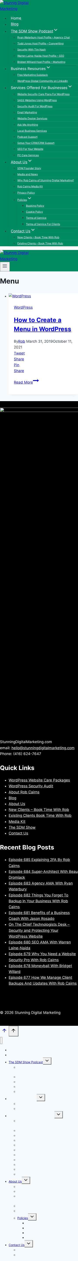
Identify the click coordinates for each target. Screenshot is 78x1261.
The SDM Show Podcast (26, 1062)
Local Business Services (32, 130)
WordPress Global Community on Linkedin (42, 81)
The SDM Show (22, 827)
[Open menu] (5, 266)
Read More (26, 382)
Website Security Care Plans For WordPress (43, 94)
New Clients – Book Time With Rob (38, 237)
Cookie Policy (34, 211)
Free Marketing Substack (32, 74)
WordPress (23, 307)
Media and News (27, 174)
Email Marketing (27, 112)
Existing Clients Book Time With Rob (40, 815)
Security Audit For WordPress (34, 106)
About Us (17, 804)
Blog (14, 24)
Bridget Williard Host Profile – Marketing (41, 61)
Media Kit (17, 821)
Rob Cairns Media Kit (30, 186)
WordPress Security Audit (31, 786)
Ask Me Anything (27, 124)
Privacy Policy (26, 192)
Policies (22, 1218)
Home (16, 18)
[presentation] (43, 296)
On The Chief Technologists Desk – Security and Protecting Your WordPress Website (39, 930)
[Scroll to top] (4, 1031)
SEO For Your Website (30, 149)
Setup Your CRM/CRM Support (35, 142)
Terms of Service (36, 217)
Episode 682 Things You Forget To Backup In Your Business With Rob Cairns (38, 901)
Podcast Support (27, 136)
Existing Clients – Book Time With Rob (40, 243)
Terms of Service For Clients (43, 224)
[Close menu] (1, 1040)
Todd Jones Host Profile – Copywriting (40, 43)
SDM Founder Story (29, 168)
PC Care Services (28, 155)
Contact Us (18, 833)
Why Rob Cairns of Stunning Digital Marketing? (45, 180)
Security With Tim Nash (31, 49)
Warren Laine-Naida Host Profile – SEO (40, 55)
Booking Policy (35, 205)
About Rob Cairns (24, 792)
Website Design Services (32, 118)
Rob (21, 341)
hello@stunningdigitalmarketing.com (43, 748)
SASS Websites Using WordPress (37, 100)
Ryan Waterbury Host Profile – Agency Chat (43, 37)
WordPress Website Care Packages (39, 780)
